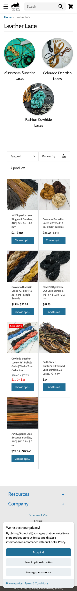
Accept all (38, 552)
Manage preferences (38, 572)
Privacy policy (14, 583)
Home (7, 17)
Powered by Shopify (52, 588)
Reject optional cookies (39, 562)
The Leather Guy (31, 588)
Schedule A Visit (38, 515)
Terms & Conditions (36, 583)
